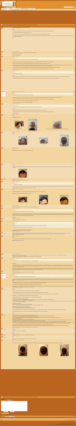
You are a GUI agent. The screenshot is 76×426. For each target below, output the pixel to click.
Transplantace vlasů (13, 24)
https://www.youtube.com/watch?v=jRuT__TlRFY (18, 240)
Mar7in (2, 328)
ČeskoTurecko (3, 273)
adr (12, 51)
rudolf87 (2, 51)
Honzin (2, 288)
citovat (74, 51)
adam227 (2, 28)
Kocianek (2, 336)
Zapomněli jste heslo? (13, 9)
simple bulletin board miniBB (58, 424)
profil (1, 54)
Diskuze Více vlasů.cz (6, 24)
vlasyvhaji (2, 218)
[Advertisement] (53, 8)
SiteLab (72, 424)
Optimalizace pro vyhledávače (68, 424)
